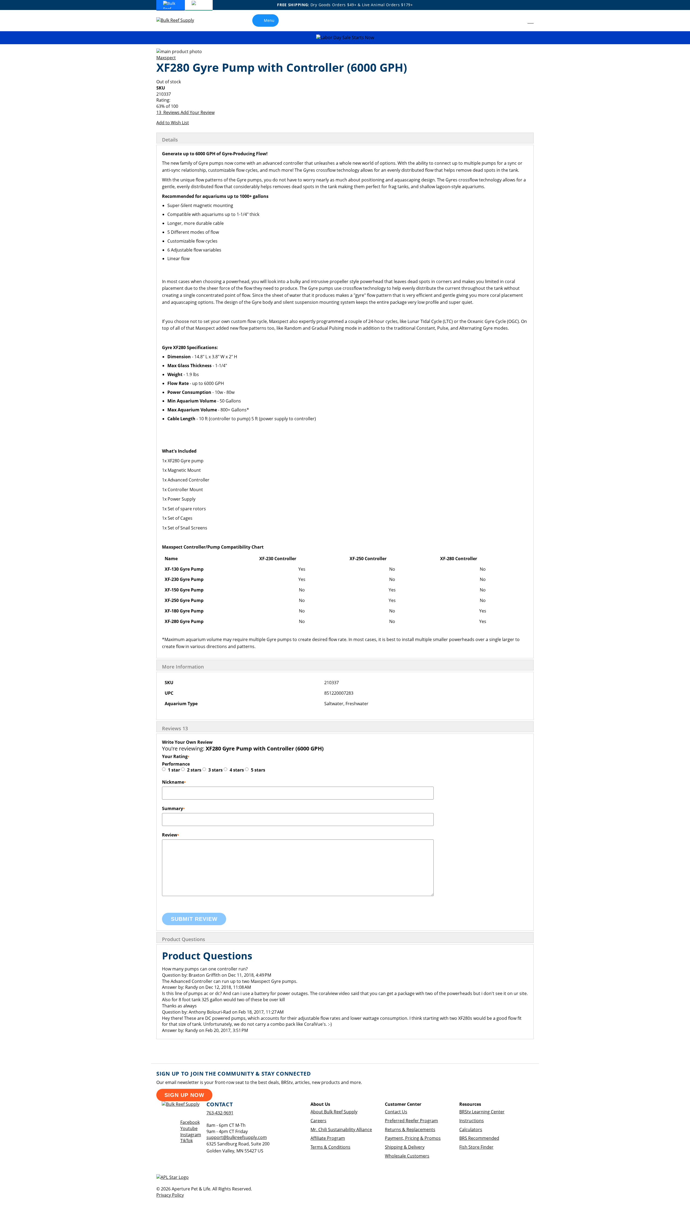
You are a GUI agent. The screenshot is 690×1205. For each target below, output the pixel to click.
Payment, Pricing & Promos (413, 1138)
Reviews (175, 728)
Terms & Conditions (330, 1147)
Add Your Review (198, 112)
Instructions (471, 1121)
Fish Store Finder (476, 1147)
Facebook (190, 1122)
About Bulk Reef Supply (333, 1112)
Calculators (470, 1129)
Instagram (190, 1135)
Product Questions (183, 939)
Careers (318, 1121)
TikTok (186, 1141)
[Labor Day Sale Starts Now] (345, 38)
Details (170, 139)
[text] (345, 106)
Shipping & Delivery (405, 1147)
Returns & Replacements (410, 1129)
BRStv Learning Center (482, 1112)
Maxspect (166, 58)
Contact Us (396, 1112)
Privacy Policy (170, 1195)
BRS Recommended (479, 1138)
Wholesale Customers (407, 1156)
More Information (183, 666)
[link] (518, 20)
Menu (269, 20)
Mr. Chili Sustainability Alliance (341, 1129)
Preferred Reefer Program (411, 1121)
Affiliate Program (327, 1138)
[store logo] (179, 20)
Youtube (189, 1128)
